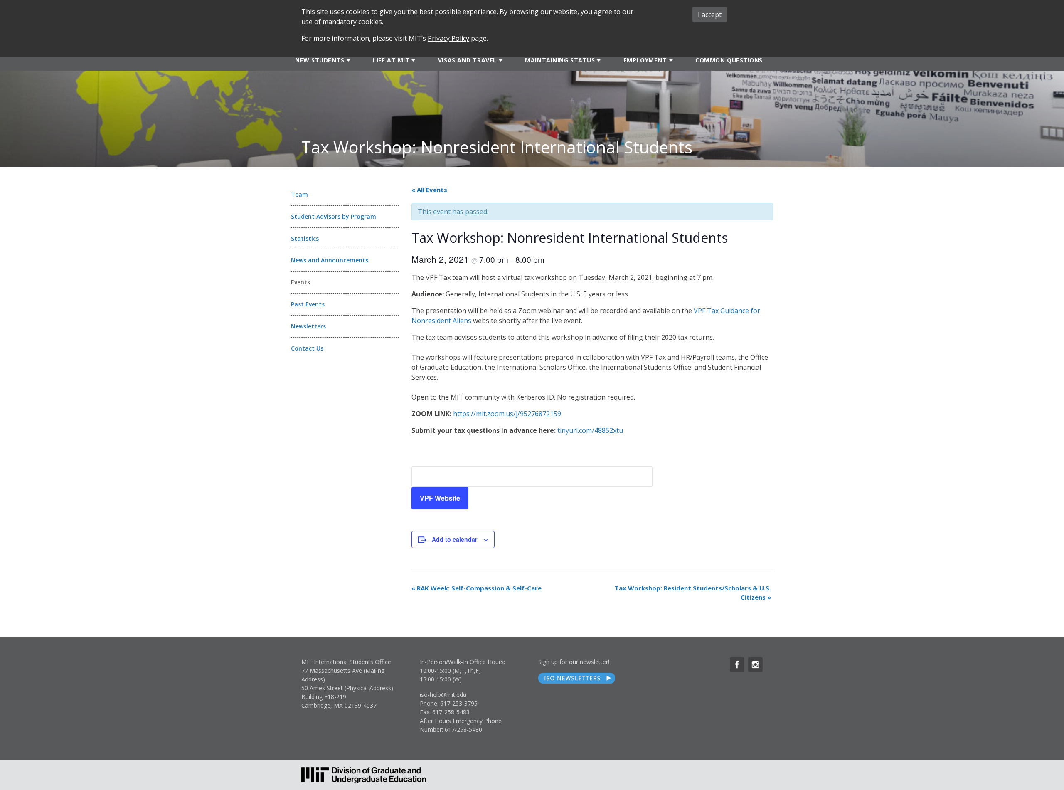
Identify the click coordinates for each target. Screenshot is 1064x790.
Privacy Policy (448, 38)
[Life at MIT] (412, 60)
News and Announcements (329, 260)
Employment (645, 60)
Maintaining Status (560, 60)
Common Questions (729, 60)
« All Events (429, 189)
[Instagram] (755, 664)
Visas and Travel (467, 60)
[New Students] (348, 60)
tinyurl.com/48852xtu (590, 430)
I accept (710, 14)
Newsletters (308, 326)
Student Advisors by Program (333, 216)
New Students (320, 60)
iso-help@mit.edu (443, 695)
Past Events (308, 304)
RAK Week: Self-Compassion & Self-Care (476, 588)
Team (299, 194)
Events (300, 282)
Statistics (305, 238)
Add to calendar (454, 539)
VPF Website (440, 498)
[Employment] (670, 60)
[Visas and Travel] (500, 60)
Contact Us (307, 348)
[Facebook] (737, 664)
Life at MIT (391, 60)
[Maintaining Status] (598, 60)
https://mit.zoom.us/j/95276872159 (507, 413)
